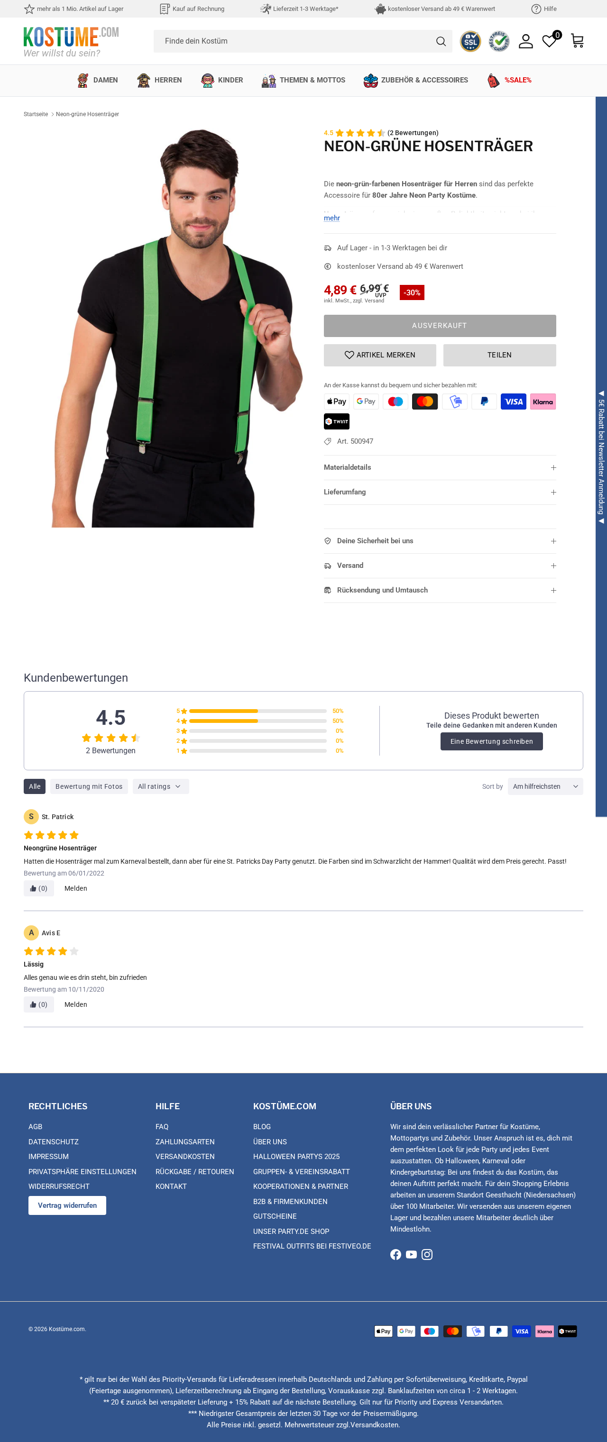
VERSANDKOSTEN (185, 1156)
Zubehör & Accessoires (424, 80)
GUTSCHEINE (275, 1216)
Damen (105, 80)
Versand (350, 565)
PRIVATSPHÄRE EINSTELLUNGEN (82, 1172)
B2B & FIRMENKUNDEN (290, 1201)
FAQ (162, 1127)
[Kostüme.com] (71, 41)
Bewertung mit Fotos (88, 786)
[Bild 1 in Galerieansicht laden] (177, 328)
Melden (76, 888)
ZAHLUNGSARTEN (185, 1142)
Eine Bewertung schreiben (492, 741)
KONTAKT (171, 1186)
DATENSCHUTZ (53, 1142)
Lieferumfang (345, 492)
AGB (35, 1127)
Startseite (36, 114)
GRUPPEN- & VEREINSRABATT (301, 1172)
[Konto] (525, 41)
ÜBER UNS (270, 1142)
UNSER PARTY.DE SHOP (291, 1231)
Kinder (230, 80)
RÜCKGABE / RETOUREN (195, 1172)
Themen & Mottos (312, 80)
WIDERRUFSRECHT (59, 1186)
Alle (34, 786)
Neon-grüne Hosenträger (87, 114)
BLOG (262, 1127)
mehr (332, 218)
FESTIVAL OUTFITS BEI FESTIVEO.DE (312, 1246)
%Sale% (518, 80)
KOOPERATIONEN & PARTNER (300, 1186)
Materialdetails (347, 467)
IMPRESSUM (48, 1156)
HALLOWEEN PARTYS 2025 (296, 1156)
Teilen (499, 355)
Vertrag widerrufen (67, 1205)
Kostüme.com (67, 1329)
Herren (168, 80)
